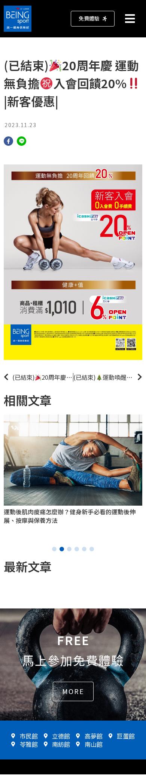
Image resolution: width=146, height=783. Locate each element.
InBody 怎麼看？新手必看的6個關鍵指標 (60, 511)
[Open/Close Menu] (133, 18)
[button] (93, 19)
